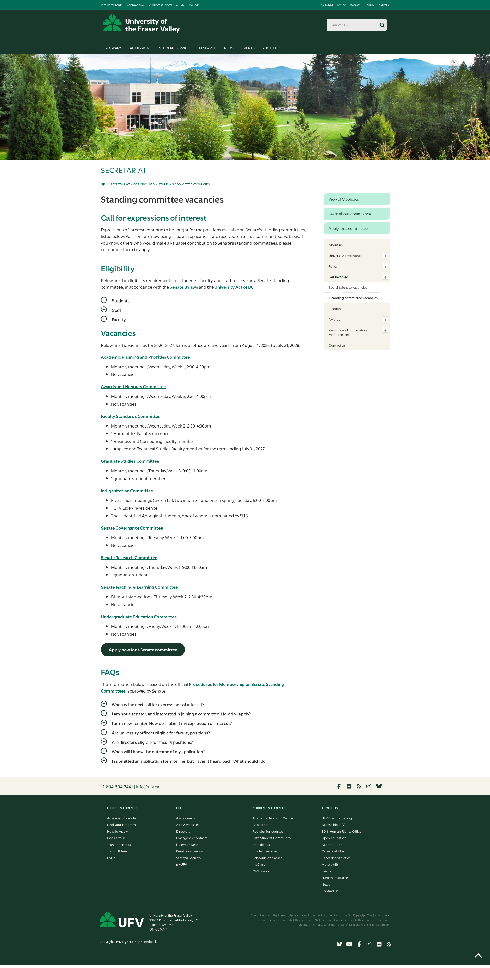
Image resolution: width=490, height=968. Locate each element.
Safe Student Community (272, 837)
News (229, 48)
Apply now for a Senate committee (143, 649)
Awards (334, 319)
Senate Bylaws (184, 287)
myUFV (341, 5)
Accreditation (332, 844)
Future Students (111, 5)
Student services (265, 850)
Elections (335, 308)
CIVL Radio (261, 870)
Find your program (121, 824)
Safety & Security (188, 857)
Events (248, 48)
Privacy (121, 942)
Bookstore (260, 824)
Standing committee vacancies (184, 184)
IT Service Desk (187, 844)
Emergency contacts (191, 837)
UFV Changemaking (337, 817)
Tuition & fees (117, 850)
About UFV (272, 48)
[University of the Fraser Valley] (141, 23)
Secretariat (120, 184)
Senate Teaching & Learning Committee (139, 587)
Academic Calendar (122, 817)
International (136, 5)
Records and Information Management (348, 332)
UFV (104, 184)
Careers (384, 5)
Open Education (334, 837)
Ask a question (187, 817)
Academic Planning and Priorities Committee (145, 357)
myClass (355, 5)
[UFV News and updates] (389, 944)
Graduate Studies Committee (130, 461)
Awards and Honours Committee (133, 386)
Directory (183, 831)
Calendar (327, 5)
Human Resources (335, 877)
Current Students (160, 5)
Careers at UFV (333, 850)
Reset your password (192, 850)
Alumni (180, 5)
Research (207, 48)
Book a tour (116, 837)
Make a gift (330, 864)
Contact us (337, 345)
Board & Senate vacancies (348, 287)
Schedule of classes (267, 857)
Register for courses (268, 831)
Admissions (140, 48)
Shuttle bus (261, 844)
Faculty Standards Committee (130, 416)
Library (369, 5)
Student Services (175, 48)
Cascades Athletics (336, 857)
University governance (345, 255)
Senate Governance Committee (132, 527)
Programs (112, 48)
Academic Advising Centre (273, 817)
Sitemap (134, 942)
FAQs (111, 857)
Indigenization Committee (127, 490)
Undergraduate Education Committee (139, 616)
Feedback (150, 942)
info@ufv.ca (147, 786)
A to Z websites (187, 824)
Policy (333, 266)
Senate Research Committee (129, 557)
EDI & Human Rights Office (341, 831)
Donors (194, 5)
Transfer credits (119, 844)
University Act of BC (234, 287)
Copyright (107, 942)
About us (336, 244)
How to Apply (117, 831)
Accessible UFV (333, 824)
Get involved (144, 184)
